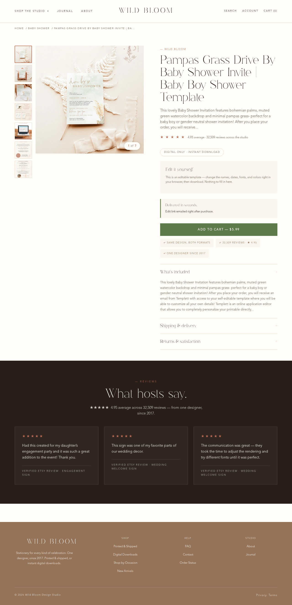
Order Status (188, 562)
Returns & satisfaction (218, 341)
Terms (273, 595)
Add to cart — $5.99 (219, 229)
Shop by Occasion (125, 562)
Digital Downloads (125, 554)
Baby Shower (39, 28)
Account (250, 11)
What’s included (218, 272)
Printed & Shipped (125, 546)
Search (230, 11)
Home (19, 28)
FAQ (188, 546)
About (87, 11)
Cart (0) (270, 11)
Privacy (261, 595)
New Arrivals (125, 571)
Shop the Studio (32, 11)
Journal (65, 11)
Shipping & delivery (218, 326)
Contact (188, 554)
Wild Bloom (146, 11)
